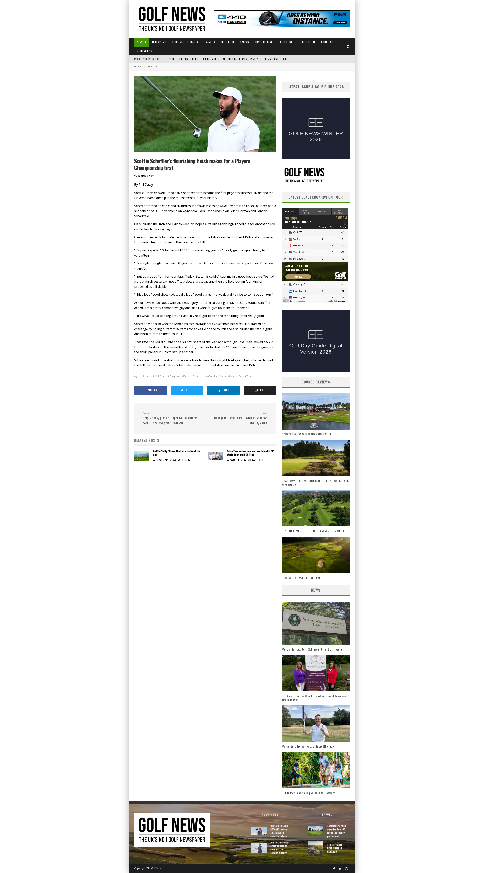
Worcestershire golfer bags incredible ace (308, 746)
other (147, 376)
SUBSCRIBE (328, 42)
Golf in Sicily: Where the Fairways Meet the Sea (176, 452)
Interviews (159, 42)
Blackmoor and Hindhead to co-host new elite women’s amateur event (315, 698)
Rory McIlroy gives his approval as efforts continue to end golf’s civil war (170, 418)
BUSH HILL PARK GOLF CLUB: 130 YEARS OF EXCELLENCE (315, 531)
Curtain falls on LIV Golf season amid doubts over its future (279, 831)
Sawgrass (175, 376)
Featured (234, 459)
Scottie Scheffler (194, 376)
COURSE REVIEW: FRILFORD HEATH (302, 578)
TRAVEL (160, 459)
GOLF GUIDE (309, 42)
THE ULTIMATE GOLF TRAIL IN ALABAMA (334, 848)
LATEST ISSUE (287, 42)
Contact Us (145, 50)
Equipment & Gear (184, 42)
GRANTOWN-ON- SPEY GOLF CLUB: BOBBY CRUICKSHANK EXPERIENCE (315, 483)
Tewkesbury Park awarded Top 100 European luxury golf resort (336, 831)
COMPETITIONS (264, 42)
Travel (208, 42)
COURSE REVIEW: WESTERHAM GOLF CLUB (306, 434)
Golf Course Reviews (235, 42)
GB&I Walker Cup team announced (188, 59)
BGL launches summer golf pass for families (308, 793)
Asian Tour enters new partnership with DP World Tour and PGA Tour (250, 452)
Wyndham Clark (217, 376)
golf (138, 376)
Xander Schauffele (241, 376)
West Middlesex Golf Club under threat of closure (312, 649)
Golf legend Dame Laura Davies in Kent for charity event (239, 418)
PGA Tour (160, 376)
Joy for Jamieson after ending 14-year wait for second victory (279, 847)
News (140, 42)
